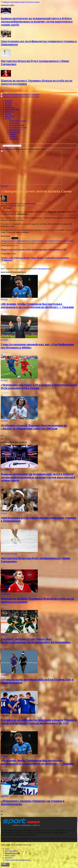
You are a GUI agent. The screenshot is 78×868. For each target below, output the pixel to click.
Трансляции (14, 138)
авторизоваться (44, 268)
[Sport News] (20, 2)
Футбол (8, 103)
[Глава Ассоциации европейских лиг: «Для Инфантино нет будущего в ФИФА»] (19, 337)
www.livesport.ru (17, 236)
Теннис (8, 114)
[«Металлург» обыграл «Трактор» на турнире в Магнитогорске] (19, 794)
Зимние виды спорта (18, 121)
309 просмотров (7, 203)
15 (2, 487)
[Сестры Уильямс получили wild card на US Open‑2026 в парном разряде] (19, 673)
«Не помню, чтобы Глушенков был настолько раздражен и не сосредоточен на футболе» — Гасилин (37, 305)
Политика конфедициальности (17, 860)
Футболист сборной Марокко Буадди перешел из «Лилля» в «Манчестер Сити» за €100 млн (34, 427)
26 (2, 395)
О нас (7, 849)
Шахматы (13, 136)
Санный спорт (15, 132)
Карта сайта (9, 855)
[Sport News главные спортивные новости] (21, 826)
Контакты (9, 858)
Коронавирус (14, 123)
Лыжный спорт (15, 130)
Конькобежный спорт (18, 127)
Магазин (9, 100)
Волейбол (9, 112)
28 (2, 435)
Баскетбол (10, 107)
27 (2, 811)
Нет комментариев (27, 203)
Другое (8, 118)
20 (2, 609)
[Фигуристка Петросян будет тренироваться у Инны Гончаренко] (6, 56)
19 (2, 314)
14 (2, 568)
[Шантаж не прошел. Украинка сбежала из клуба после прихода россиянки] (6, 76)
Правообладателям (12, 853)
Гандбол (12, 134)
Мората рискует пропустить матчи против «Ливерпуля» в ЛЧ (33, 249)
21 (2, 730)
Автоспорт (10, 116)
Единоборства (11, 109)
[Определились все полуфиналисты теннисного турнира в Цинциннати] (6, 36)
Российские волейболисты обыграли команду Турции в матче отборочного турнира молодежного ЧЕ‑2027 (39, 722)
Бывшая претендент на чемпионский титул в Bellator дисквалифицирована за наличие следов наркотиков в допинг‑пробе (37, 21)
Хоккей (8, 105)
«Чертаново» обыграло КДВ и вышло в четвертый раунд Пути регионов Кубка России (39, 386)
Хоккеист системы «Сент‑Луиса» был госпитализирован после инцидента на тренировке (35, 641)
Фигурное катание (16, 125)
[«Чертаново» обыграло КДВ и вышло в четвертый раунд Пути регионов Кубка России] (19, 378)
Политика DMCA (11, 851)
